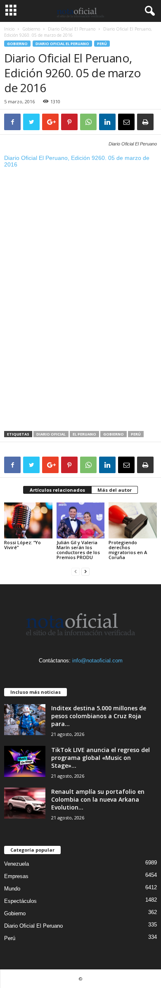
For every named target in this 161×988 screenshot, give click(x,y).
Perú (102, 43)
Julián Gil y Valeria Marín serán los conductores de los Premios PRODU (78, 549)
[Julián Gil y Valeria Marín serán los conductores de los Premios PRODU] (81, 520)
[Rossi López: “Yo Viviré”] (28, 520)
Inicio (9, 29)
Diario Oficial (51, 434)
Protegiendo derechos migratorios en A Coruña (128, 549)
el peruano (84, 434)
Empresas (16, 876)
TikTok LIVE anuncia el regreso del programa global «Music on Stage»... (100, 757)
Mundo (12, 889)
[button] (148, 11)
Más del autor (114, 490)
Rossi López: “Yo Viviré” (22, 544)
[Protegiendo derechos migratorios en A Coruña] (133, 520)
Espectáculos (20, 901)
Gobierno (31, 29)
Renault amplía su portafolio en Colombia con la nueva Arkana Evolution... (97, 799)
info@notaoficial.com (97, 660)
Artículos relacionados (57, 490)
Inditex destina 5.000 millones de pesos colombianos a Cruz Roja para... (98, 716)
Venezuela (16, 864)
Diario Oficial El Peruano (71, 29)
